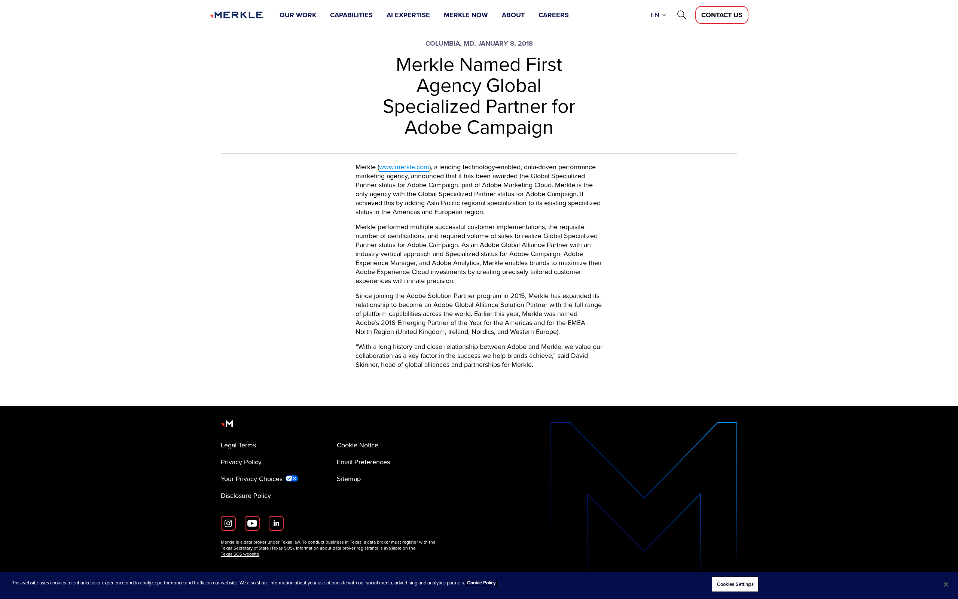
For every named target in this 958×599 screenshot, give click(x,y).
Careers (554, 14)
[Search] (681, 14)
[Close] (946, 584)
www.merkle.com (404, 167)
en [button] (655, 15)
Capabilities (351, 14)
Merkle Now (466, 14)
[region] (479, 585)
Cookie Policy (481, 582)
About (513, 14)
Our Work (298, 14)
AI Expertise (408, 14)
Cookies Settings (735, 584)
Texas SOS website (240, 554)
